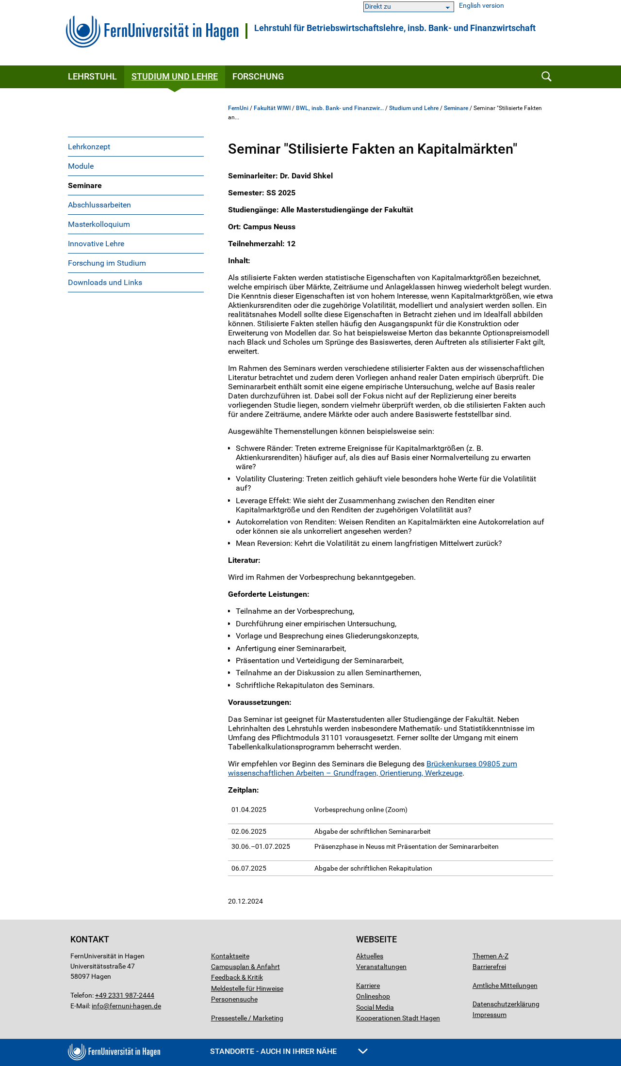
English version (481, 5)
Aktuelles (369, 956)
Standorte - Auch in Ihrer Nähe (274, 1051)
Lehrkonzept (89, 146)
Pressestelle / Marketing (247, 1018)
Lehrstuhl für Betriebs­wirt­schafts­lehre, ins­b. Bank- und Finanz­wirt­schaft (395, 28)
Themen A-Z (490, 956)
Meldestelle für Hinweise (247, 988)
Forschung (258, 76)
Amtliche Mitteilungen (505, 985)
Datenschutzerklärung (506, 1004)
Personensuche (234, 999)
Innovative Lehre (96, 243)
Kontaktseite (230, 956)
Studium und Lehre (174, 76)
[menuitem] (136, 146)
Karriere (368, 985)
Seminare (85, 185)
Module (81, 166)
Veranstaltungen (381, 967)
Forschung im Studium (107, 263)
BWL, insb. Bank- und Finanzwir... (340, 108)
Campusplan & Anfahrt (245, 967)
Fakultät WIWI (272, 108)
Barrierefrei (489, 967)
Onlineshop (373, 996)
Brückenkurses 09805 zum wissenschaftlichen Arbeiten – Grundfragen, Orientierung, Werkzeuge (372, 768)
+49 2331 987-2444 (124, 995)
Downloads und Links (105, 282)
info (97, 1006)
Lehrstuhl (92, 76)
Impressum (490, 1014)
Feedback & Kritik (237, 977)
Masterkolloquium (99, 224)
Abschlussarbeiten (99, 204)
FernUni (238, 108)
